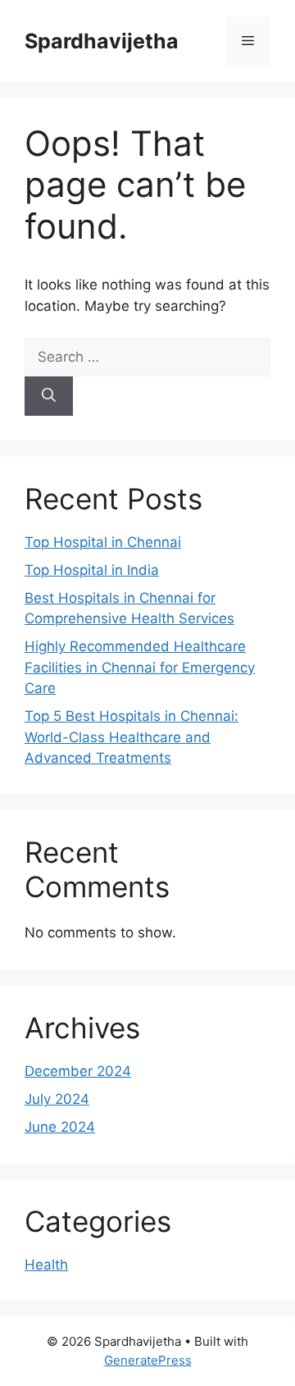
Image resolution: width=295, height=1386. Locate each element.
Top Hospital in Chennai (103, 542)
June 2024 (60, 1127)
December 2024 (78, 1071)
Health (46, 1264)
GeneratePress (148, 1360)
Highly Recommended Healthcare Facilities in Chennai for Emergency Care (140, 667)
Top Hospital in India (92, 570)
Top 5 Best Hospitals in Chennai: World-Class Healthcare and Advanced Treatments (131, 737)
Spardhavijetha (102, 41)
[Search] (49, 396)
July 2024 (57, 1099)
